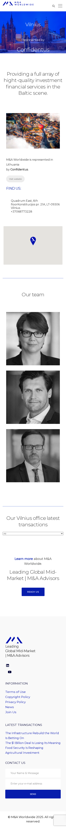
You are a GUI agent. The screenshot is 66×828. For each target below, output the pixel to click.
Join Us (10, 712)
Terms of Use (15, 692)
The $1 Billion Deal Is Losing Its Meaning (33, 743)
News (9, 707)
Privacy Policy (15, 702)
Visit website (15, 179)
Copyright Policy (17, 697)
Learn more (24, 559)
